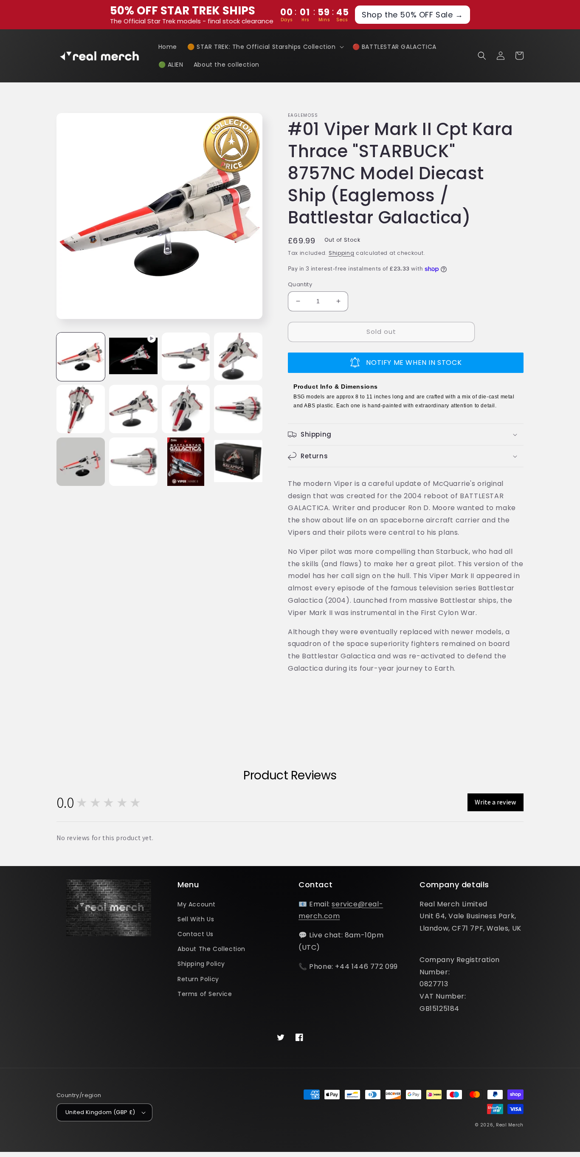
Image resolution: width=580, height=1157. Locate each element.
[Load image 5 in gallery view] (133, 409)
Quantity (300, 284)
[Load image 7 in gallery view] (238, 409)
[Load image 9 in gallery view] (133, 461)
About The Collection (211, 949)
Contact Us (195, 934)
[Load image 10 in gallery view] (186, 461)
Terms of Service (204, 994)
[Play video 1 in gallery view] (133, 357)
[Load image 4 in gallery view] (80, 409)
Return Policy (198, 979)
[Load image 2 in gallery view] (186, 357)
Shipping (342, 253)
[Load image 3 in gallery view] (238, 357)
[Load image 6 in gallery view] (186, 409)
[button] (264, 47)
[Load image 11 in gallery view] (238, 461)
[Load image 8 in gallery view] (80, 461)
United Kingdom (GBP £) (100, 1112)
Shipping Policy (201, 963)
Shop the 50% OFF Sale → (412, 14)
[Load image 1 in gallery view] (80, 357)
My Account (196, 904)
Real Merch (510, 1125)
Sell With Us (195, 919)
